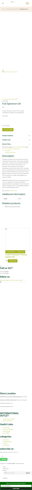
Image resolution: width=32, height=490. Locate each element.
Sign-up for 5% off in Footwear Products (16, 483)
